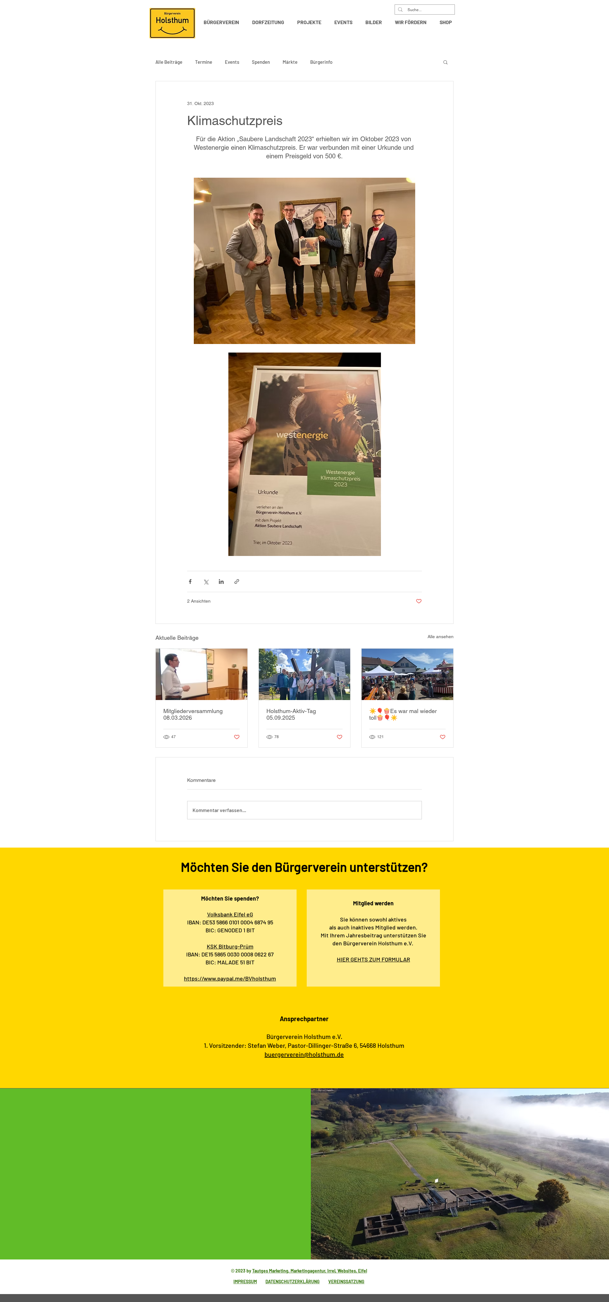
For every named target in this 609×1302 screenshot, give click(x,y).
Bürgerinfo (321, 62)
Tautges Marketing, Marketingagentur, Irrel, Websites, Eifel (309, 1270)
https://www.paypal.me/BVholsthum (230, 978)
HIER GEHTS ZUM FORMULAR (373, 959)
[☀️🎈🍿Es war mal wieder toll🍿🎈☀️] (407, 674)
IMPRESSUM (245, 1281)
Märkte (290, 62)
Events (232, 62)
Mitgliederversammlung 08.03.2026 (193, 714)
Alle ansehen (441, 636)
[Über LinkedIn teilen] (221, 581)
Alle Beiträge (168, 62)
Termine (203, 62)
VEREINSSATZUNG (346, 1281)
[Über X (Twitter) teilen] (206, 581)
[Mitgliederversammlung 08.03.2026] (201, 674)
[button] (223, 22)
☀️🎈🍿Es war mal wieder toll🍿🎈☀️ (403, 714)
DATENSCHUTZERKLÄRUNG (292, 1281)
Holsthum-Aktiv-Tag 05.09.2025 (291, 714)
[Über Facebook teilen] (190, 581)
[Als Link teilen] (237, 581)
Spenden (261, 62)
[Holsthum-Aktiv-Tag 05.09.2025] (304, 674)
